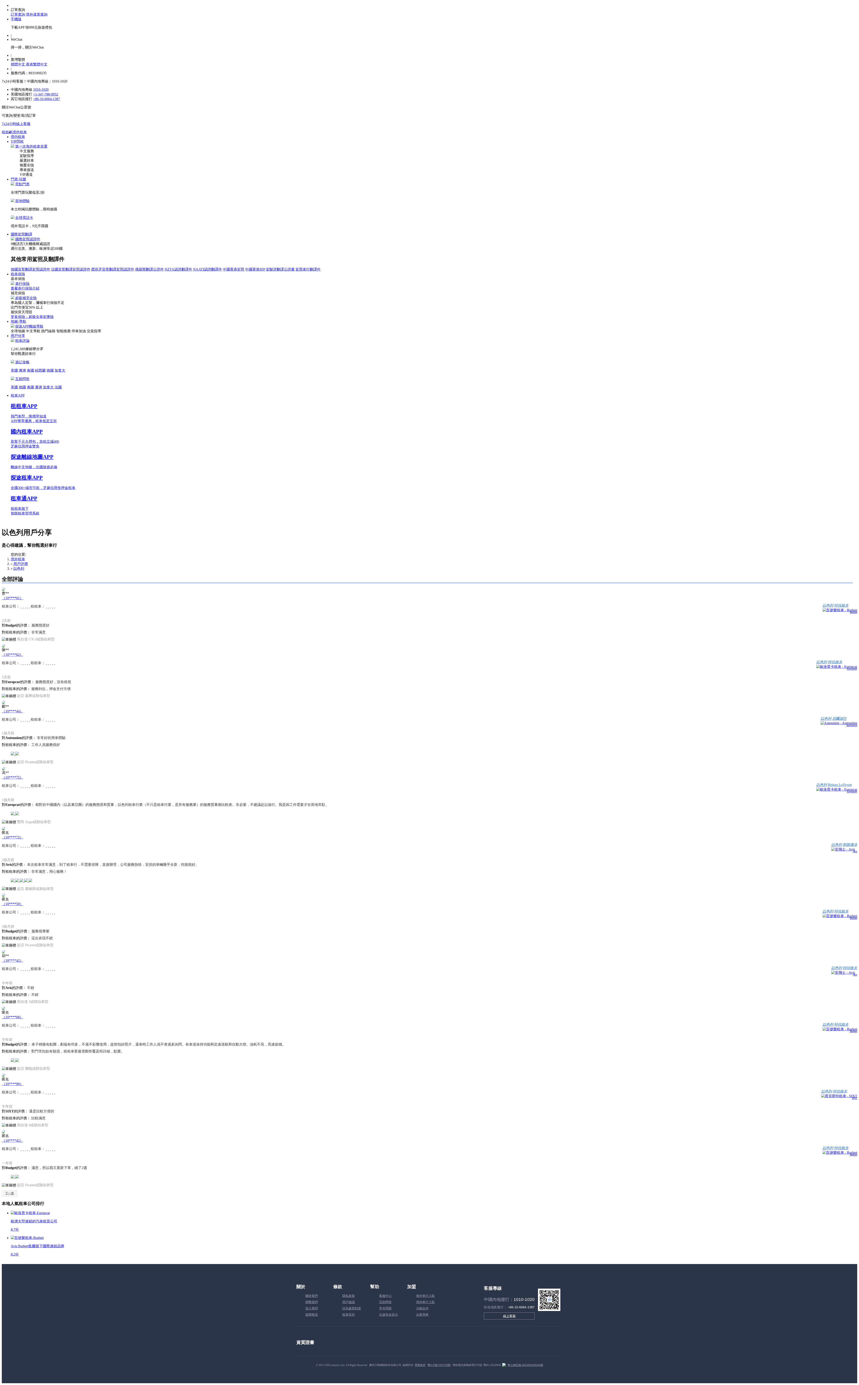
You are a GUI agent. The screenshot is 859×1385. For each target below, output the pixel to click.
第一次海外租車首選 (31, 146)
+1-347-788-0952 (45, 94)
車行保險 (22, 284)
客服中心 (385, 1296)
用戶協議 (348, 1302)
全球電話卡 (24, 218)
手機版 (16, 19)
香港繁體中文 (36, 64)
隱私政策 (348, 1296)
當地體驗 (22, 201)
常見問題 (385, 1308)
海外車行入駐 (425, 1296)
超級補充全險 (26, 298)
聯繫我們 (311, 1302)
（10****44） (12, 711)
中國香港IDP (255, 269)
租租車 (7, 132)
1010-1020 (41, 89)
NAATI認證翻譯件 (207, 269)
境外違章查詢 (36, 14)
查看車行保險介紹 (25, 288)
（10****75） (12, 777)
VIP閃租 (17, 141)
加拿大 (60, 370)
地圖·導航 (18, 321)
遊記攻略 (22, 362)
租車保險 (18, 274)
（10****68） (12, 1017)
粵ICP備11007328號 (439, 1365)
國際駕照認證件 (27, 239)
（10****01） (12, 598)
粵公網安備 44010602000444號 (525, 1365)
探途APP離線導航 (29, 326)
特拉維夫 (841, 605)
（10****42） (12, 960)
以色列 (18, 568)
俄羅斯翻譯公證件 (149, 269)
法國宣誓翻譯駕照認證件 (70, 269)
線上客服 (509, 1316)
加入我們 (311, 1308)
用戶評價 (20, 564)
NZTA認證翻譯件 (178, 269)
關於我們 (311, 1296)
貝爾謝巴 (839, 718)
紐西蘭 (40, 370)
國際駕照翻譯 (21, 234)
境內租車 (18, 137)
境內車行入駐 (425, 1302)
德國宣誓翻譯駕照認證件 (30, 269)
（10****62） (12, 654)
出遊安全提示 (388, 1314)
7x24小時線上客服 (16, 124)
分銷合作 (422, 1308)
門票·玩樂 (18, 179)
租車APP (18, 395)
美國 (14, 370)
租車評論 (22, 341)
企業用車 (422, 1314)
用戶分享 (18, 336)
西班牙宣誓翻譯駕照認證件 (112, 269)
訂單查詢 (18, 14)
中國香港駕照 (233, 269)
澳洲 (22, 370)
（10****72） (12, 837)
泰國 (30, 370)
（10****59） (12, 904)
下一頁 (9, 1193)
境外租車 (20, 132)
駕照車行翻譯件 (308, 269)
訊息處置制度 (351, 1308)
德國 (50, 370)
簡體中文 (18, 64)
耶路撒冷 (850, 845)
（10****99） (12, 1084)
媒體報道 (311, 1314)
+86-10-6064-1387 (46, 99)
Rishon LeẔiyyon (840, 785)
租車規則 (348, 1314)
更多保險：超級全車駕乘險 (32, 317)
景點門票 (22, 184)
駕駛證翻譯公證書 (280, 269)
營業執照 (420, 1365)
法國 (58, 387)
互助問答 (22, 379)
